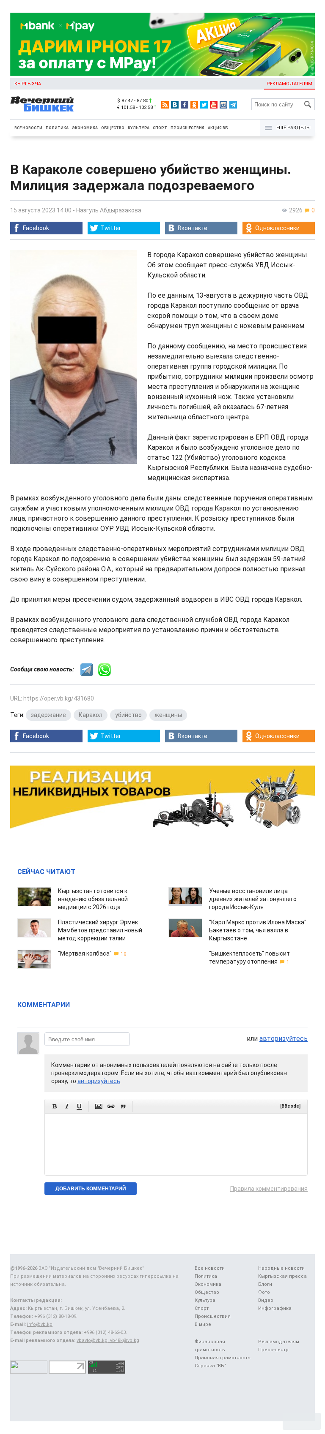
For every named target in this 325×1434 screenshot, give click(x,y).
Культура (138, 128)
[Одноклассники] (194, 105)
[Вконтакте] (175, 105)
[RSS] (165, 105)
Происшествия (187, 128)
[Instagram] (223, 105)
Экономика (85, 128)
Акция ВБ (218, 128)
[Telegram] (233, 105)
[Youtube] (214, 105)
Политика (57, 128)
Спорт (160, 128)
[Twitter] (204, 105)
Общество (112, 128)
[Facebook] (184, 105)
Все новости (28, 128)
